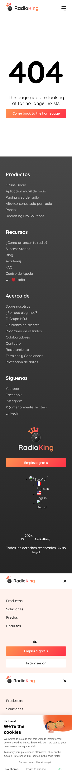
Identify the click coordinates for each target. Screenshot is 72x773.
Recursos (13, 626)
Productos (14, 601)
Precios (12, 617)
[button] (36, 602)
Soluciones (14, 609)
